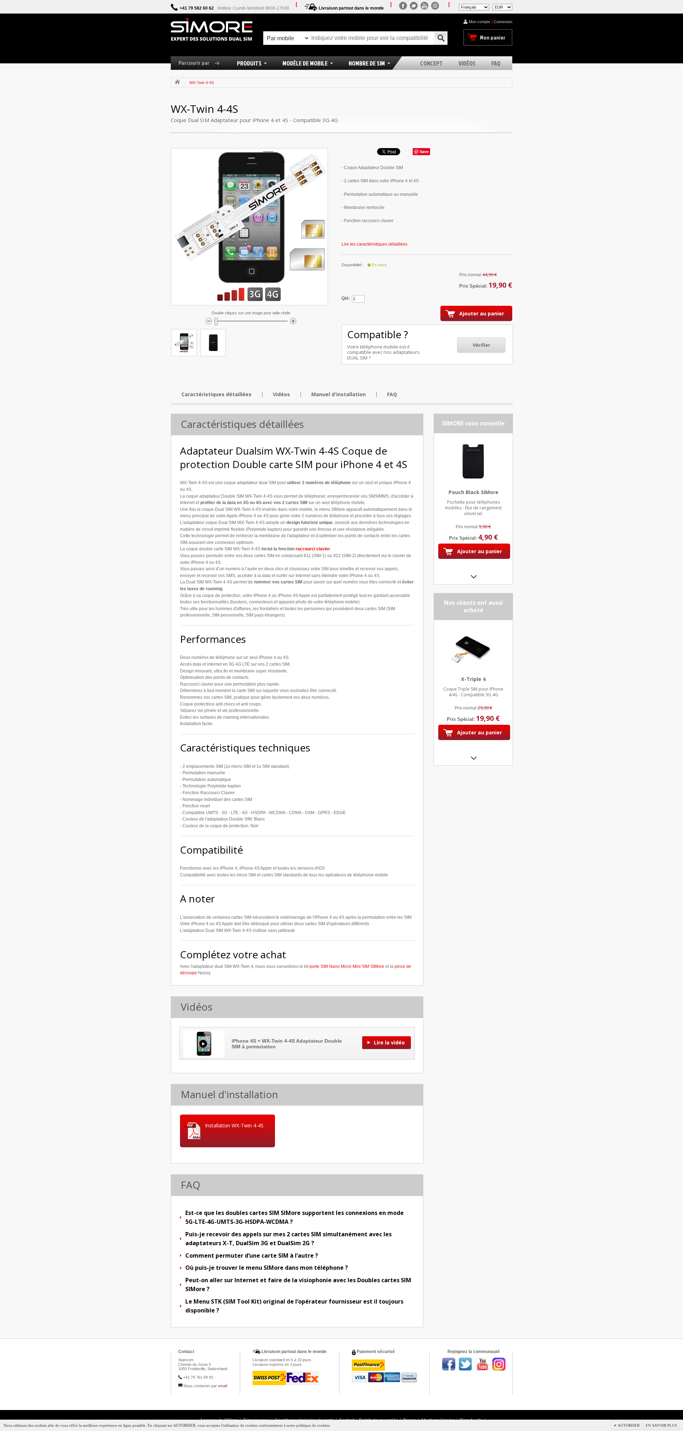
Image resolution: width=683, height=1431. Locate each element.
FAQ (392, 394)
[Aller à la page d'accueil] (177, 81)
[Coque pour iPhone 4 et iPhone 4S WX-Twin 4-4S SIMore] (213, 342)
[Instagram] (435, 6)
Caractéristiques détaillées (216, 394)
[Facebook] (403, 6)
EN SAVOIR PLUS (661, 1425)
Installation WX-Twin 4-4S (234, 1125)
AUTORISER (628, 1425)
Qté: (346, 298)
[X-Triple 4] (473, 629)
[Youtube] (424, 6)
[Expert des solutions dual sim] (212, 29)
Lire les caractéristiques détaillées (374, 244)
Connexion (503, 22)
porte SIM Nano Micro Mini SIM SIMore (346, 966)
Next (473, 576)
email (222, 1386)
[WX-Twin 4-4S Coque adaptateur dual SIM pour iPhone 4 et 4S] (184, 342)
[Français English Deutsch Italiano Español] (474, 6)
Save (424, 151)
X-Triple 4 (473, 679)
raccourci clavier (313, 548)
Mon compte (479, 22)
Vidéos (281, 394)
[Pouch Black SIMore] (473, 442)
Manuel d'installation (338, 394)
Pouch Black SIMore (473, 492)
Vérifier (481, 345)
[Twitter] (414, 6)
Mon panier (492, 37)
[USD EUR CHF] (502, 6)
